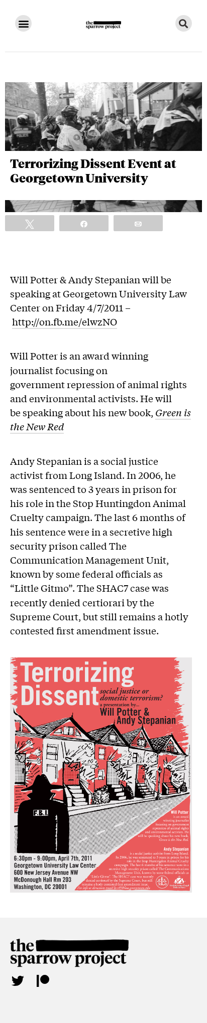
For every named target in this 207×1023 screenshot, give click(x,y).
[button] (23, 23)
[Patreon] (42, 980)
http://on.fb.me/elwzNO (64, 321)
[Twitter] (17, 980)
